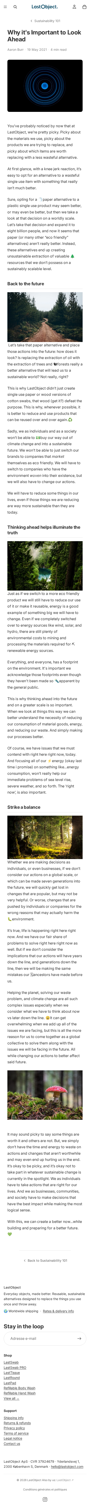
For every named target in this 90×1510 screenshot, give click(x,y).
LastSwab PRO (15, 1367)
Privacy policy (14, 1428)
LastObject (34, 1480)
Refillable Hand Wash (20, 1393)
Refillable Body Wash (19, 1388)
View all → (11, 1398)
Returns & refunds (17, 1423)
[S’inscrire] (79, 1338)
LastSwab (11, 1362)
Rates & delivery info (58, 1311)
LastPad (10, 1383)
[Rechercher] (15, 7)
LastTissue (12, 1372)
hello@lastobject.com (67, 1467)
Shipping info (14, 1418)
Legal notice (13, 1438)
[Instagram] (45, 1499)
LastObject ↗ (65, 1480)
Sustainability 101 (47, 21)
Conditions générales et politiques (45, 1489)
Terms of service (16, 1433)
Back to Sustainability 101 (47, 1260)
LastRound (12, 1378)
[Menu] (5, 7)
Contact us (12, 1443)
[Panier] (84, 7)
